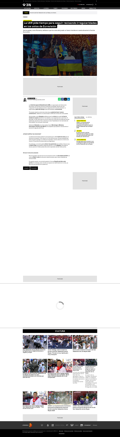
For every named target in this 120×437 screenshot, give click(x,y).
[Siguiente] (96, 1)
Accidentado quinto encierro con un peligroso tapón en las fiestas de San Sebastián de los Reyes (85, 143)
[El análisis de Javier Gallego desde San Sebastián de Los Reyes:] (60, 366)
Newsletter (92, 8)
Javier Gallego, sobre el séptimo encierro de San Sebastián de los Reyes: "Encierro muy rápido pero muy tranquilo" (58, 352)
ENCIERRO (79, 130)
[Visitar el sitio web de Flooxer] (95, 425)
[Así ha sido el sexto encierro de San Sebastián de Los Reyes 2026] (79, 362)
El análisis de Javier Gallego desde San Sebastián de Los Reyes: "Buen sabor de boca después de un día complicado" (58, 375)
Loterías (46, 8)
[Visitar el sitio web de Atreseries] (67, 425)
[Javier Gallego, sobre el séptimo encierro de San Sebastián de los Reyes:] (60, 342)
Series (83, 8)
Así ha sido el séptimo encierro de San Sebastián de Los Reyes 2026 (84, 350)
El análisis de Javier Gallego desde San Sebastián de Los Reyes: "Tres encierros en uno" (33, 407)
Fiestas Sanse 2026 (81, 120)
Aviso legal (61, 430)
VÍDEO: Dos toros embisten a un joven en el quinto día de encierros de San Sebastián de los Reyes (84, 407)
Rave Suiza (34, 1)
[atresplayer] (90, 4)
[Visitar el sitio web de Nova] (57, 425)
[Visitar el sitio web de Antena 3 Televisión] (43, 425)
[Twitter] (37, 98)
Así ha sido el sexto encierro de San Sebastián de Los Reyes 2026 (78, 368)
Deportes (36, 8)
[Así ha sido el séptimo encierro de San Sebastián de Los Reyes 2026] (85, 342)
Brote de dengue (78, 1)
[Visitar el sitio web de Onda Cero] (72, 425)
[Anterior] (23, 1)
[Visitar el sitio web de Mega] (62, 425)
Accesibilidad (61, 433)
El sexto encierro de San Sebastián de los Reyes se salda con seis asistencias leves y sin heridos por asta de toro (84, 134)
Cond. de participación (87, 430)
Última (82, 4)
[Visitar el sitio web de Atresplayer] (88, 425)
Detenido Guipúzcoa (70, 1)
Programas (65, 8)
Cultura (60, 331)
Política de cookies (78, 430)
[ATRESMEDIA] (27, 425)
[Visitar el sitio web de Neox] (53, 425)
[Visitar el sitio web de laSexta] (48, 425)
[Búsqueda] (95, 4)
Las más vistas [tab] (79, 117)
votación (26, 168)
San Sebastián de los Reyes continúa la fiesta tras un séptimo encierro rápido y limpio (34, 351)
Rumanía (41, 116)
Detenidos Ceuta (28, 1)
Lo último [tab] (89, 117)
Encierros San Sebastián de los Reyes (58, 1)
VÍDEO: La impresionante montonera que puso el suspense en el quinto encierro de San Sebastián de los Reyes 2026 (84, 125)
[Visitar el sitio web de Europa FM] (77, 425)
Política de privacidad (68, 430)
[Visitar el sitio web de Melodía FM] (82, 425)
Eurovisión (34, 168)
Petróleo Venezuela (41, 1)
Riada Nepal (47, 1)
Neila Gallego (31, 98)
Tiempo (55, 8)
